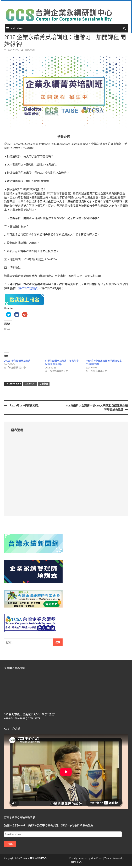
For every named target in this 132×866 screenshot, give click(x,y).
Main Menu (16, 28)
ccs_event (30, 383)
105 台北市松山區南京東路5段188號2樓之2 (30, 714)
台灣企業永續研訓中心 (35, 858)
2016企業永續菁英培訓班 (17, 360)
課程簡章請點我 (28, 288)
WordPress (96, 858)
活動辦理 (44, 383)
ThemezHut (75, 861)
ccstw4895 (30, 49)
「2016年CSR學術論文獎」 (25, 405)
